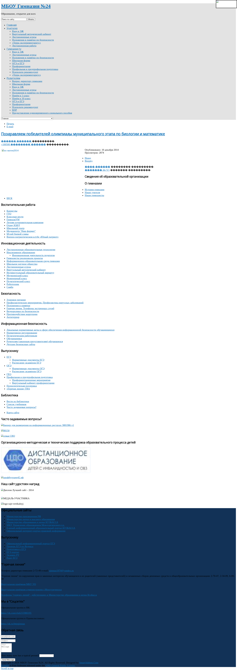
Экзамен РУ (13, 555)
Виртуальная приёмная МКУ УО (18, 584)
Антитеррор (13, 317)
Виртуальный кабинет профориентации (33, 383)
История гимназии (94, 189)
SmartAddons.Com (88, 662)
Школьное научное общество (22, 264)
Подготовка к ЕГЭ (16, 549)
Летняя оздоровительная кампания (25, 222)
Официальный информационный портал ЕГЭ (31, 543)
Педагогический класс (18, 281)
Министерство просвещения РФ (24, 516)
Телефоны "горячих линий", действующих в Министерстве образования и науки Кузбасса (49, 595)
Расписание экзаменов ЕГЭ (26, 362)
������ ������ (16, 141)
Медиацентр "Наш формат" (21, 231)
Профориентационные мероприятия (31, 380)
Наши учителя (92, 192)
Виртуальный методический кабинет (26, 269)
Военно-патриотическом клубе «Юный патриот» (33, 236)
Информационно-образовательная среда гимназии (33, 261)
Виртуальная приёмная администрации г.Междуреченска (31, 589)
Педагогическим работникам (22, 335)
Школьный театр (15, 228)
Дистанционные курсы (19, 266)
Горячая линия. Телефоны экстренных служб (30, 308)
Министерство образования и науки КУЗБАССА (32, 522)
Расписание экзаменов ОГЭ (26, 371)
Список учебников (16, 404)
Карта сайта (13, 412)
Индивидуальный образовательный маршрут (30, 272)
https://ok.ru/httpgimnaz (13, 623)
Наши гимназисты (94, 195)
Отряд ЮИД (13, 225)
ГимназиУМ (13, 219)
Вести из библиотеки (18, 401)
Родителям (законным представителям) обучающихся (35, 341)
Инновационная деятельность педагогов (33, 255)
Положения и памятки (18, 305)
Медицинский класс (17, 275)
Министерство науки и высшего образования (31, 519)
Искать (31, 19)
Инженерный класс (17, 278)
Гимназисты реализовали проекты (25, 258)
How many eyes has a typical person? (20, 655)
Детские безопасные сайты (21, 344)
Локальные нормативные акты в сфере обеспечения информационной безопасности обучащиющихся (60, 329)
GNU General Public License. (60, 665)
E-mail (10, 126)
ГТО (9, 213)
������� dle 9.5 (97, 170)
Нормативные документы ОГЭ (28, 368)
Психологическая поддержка (22, 385)
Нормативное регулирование (22, 332)
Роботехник (13, 284)
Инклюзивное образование (21, 252)
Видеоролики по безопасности (23, 311)
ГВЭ (9, 374)
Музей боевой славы (18, 234)
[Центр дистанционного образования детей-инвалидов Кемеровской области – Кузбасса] (45, 472)
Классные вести (15, 216)
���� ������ (97, 166)
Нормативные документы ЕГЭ (28, 359)
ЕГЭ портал (13, 552)
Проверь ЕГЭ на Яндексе (20, 546)
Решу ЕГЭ (12, 558)
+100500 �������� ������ (23, 144)
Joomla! (5, 665)
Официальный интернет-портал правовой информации (36, 530)
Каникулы (12, 210)
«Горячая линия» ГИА (18, 388)
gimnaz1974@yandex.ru (61, 570)
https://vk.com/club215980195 (16, 613)
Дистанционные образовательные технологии (31, 249)
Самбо (10, 287)
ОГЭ (9, 365)
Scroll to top (7, 668)
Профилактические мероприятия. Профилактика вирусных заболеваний (45, 302)
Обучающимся (14, 338)
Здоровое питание (16, 299)
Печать (10, 123)
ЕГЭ (9, 357)
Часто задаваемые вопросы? (21, 407)
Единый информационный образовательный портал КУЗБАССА (41, 528)
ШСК (9, 198)
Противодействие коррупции (22, 314)
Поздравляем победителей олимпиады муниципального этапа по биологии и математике (83, 133)
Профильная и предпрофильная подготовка (30, 377)
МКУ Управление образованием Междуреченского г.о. (36, 525)
